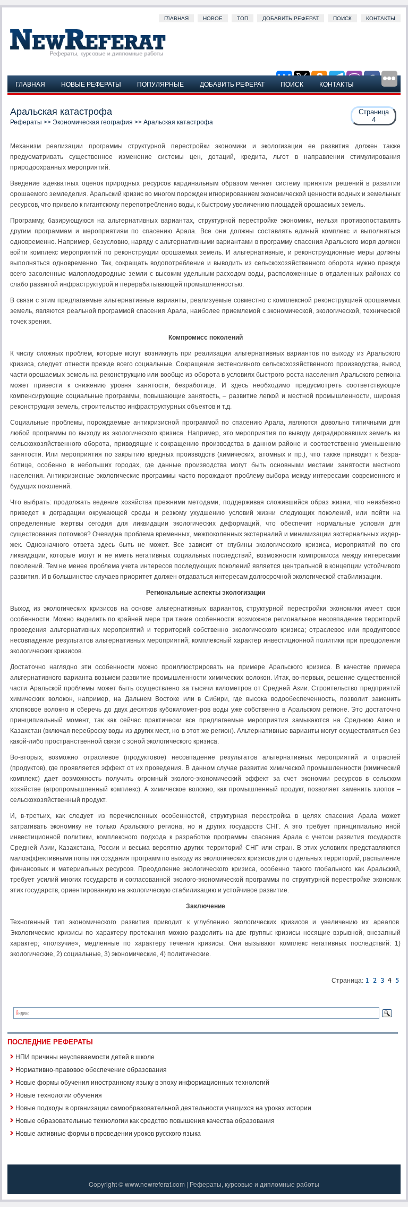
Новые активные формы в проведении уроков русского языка (108, 1132)
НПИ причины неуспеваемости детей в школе (85, 1056)
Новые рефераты (91, 83)
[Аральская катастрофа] (367, 980)
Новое (213, 18)
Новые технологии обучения (58, 1094)
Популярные (160, 83)
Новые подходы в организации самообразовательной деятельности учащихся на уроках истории (163, 1107)
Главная (176, 18)
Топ (242, 18)
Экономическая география (93, 122)
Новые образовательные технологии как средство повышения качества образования (145, 1120)
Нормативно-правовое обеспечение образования (91, 1069)
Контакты (380, 18)
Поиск (342, 18)
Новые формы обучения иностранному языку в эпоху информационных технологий (142, 1081)
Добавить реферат (290, 18)
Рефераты (26, 122)
